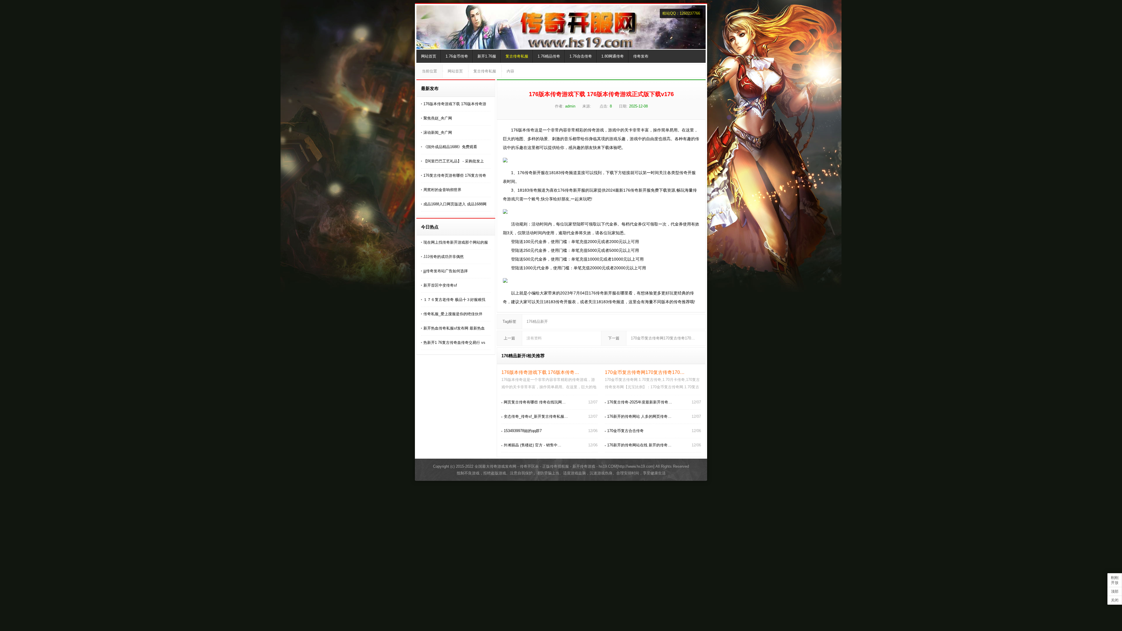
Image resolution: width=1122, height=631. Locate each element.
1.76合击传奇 (580, 56)
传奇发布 (640, 56)
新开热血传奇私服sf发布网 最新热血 (454, 328)
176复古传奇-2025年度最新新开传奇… (639, 402)
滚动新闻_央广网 (437, 132)
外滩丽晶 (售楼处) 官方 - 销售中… (532, 445)
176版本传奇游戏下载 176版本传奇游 (454, 104)
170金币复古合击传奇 (625, 431)
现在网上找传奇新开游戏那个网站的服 (455, 242)
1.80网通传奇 (612, 56)
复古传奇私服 (516, 56)
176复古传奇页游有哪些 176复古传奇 (454, 175)
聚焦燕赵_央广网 (437, 118)
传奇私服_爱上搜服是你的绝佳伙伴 (452, 314)
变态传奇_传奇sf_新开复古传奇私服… (536, 416)
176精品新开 (537, 321)
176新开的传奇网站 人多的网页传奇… (639, 416)
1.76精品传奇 (549, 56)
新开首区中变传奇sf (440, 285)
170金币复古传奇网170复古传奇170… (663, 338)
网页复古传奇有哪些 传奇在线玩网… (535, 402)
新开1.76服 (486, 56)
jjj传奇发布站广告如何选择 (445, 271)
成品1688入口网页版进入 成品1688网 (454, 204)
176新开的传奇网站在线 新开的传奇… (639, 445)
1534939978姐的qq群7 (523, 431)
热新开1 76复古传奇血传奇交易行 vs (454, 342)
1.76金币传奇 (457, 56)
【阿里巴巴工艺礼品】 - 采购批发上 (453, 161)
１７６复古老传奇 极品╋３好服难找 (454, 299)
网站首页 (428, 56)
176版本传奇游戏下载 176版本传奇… (540, 372)
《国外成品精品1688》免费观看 (450, 147)
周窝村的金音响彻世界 (442, 190)
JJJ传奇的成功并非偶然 (443, 256)
